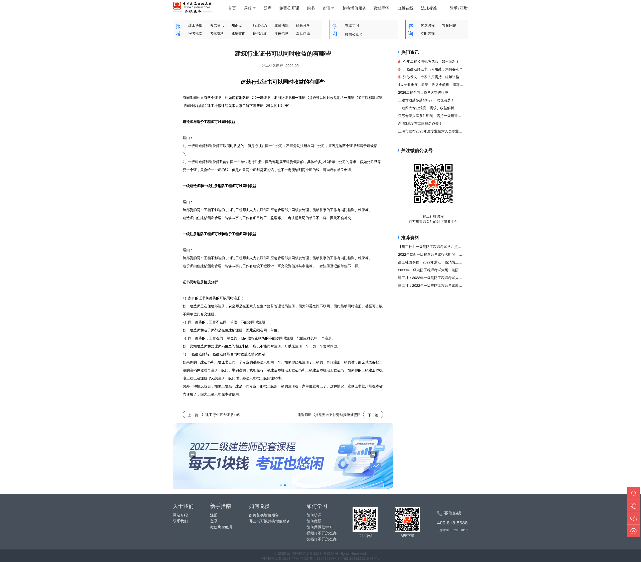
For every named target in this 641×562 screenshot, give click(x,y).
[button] (281, 485)
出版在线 (405, 8)
